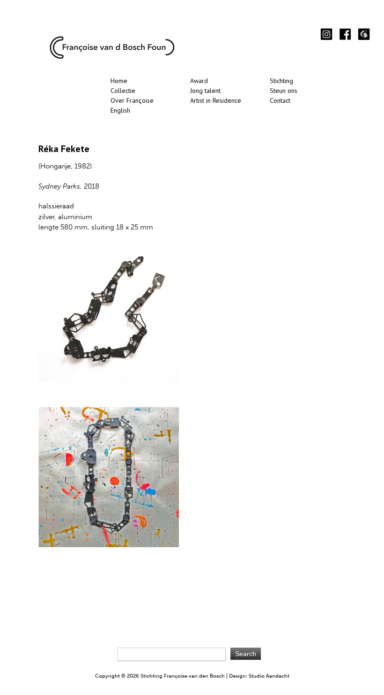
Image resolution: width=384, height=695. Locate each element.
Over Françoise (132, 100)
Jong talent (205, 90)
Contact (280, 100)
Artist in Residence (215, 100)
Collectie (123, 90)
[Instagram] (326, 34)
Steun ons (283, 90)
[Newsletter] (364, 34)
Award (199, 80)
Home (119, 80)
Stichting (281, 80)
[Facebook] (345, 34)
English (120, 110)
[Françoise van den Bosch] (112, 57)
